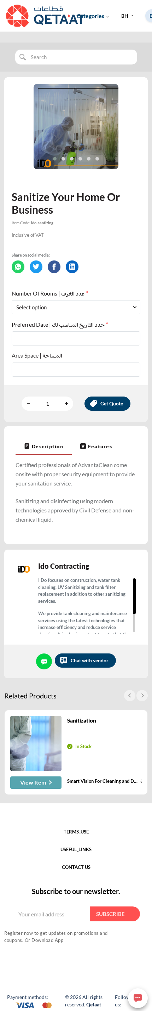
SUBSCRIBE (110, 914)
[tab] (44, 446)
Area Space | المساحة (37, 355)
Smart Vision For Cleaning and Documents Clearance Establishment (102, 781)
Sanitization (81, 720)
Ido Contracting (63, 566)
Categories (90, 15)
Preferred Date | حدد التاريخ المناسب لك (60, 324)
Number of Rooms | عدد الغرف (50, 293)
